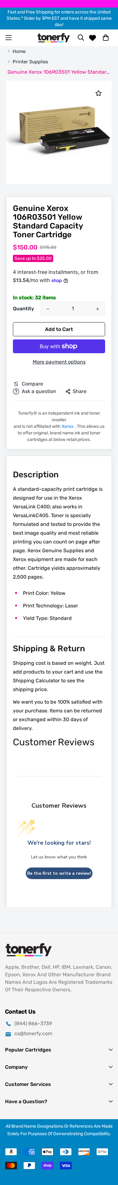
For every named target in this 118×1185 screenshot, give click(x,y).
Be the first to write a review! (59, 873)
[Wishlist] (92, 37)
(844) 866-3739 (33, 1023)
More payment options (59, 362)
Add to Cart (59, 329)
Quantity (23, 309)
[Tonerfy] (53, 37)
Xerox (68, 426)
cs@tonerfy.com (33, 1033)
